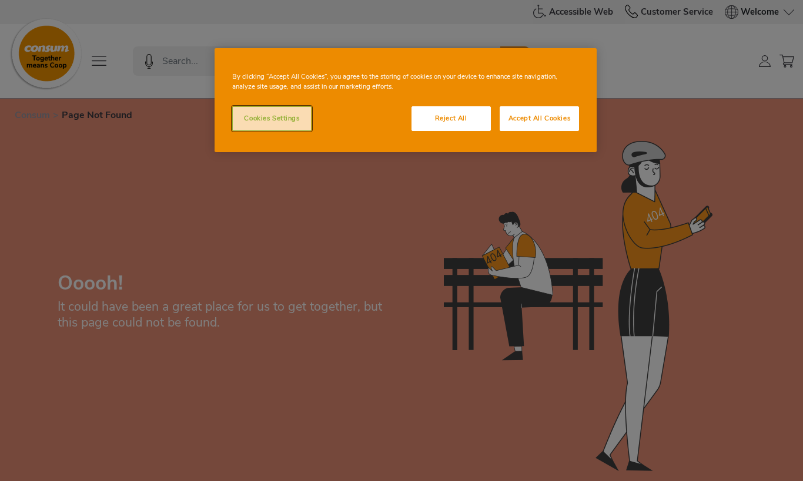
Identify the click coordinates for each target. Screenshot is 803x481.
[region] (406, 100)
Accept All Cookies (539, 118)
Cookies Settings (271, 118)
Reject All (451, 118)
